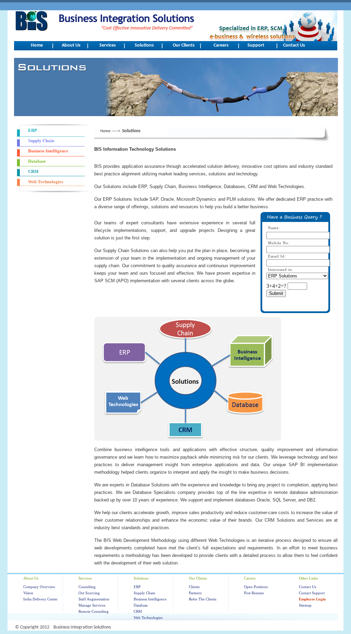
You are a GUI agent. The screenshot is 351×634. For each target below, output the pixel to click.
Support (255, 45)
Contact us (294, 45)
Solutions (144, 45)
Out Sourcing (89, 593)
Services (107, 45)
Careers (221, 45)
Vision (28, 593)
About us (71, 45)
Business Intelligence (150, 599)
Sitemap (305, 605)
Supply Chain (144, 593)
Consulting (87, 587)
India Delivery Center (40, 599)
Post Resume (254, 593)
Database (141, 605)
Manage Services (91, 605)
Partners (195, 593)
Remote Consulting (93, 611)
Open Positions (256, 587)
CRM (138, 611)
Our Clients (184, 45)
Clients (194, 587)
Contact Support (312, 593)
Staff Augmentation (93, 599)
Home (37, 45)
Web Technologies (148, 618)
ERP (137, 587)
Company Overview (39, 587)
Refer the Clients (202, 599)
